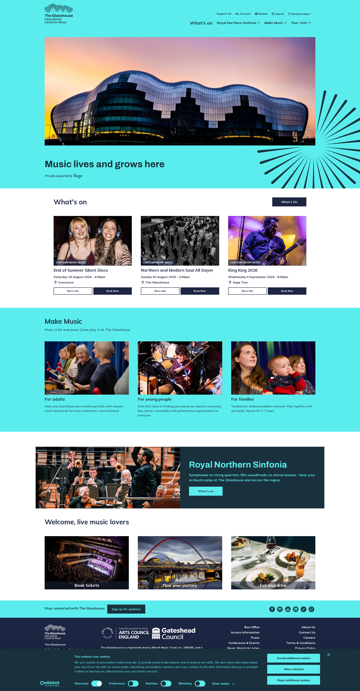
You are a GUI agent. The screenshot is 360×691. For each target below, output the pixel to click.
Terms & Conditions (300, 643)
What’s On (289, 202)
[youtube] (288, 609)
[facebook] (272, 609)
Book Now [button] (112, 290)
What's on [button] (206, 491)
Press (255, 637)
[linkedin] (295, 609)
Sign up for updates (126, 609)
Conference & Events (244, 643)
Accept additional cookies (293, 658)
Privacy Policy (305, 648)
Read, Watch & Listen (243, 648)
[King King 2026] (267, 255)
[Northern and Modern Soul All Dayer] (180, 255)
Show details (220, 683)
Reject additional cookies (293, 680)
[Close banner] (328, 654)
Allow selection (294, 669)
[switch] (133, 684)
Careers (309, 637)
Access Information (245, 632)
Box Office (252, 627)
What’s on (201, 23)
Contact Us (307, 632)
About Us (308, 627)
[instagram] (280, 609)
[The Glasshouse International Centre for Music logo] (59, 14)
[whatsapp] (311, 609)
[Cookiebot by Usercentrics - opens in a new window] (49, 684)
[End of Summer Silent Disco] (93, 255)
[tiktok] (303, 609)
